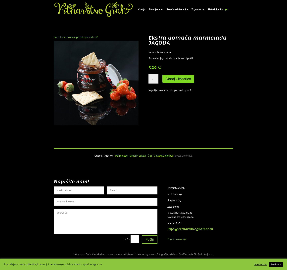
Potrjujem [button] (276, 264)
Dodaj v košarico (178, 79)
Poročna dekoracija (177, 9)
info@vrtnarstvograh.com (190, 229)
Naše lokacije (215, 9)
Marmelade (121, 155)
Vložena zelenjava (164, 155)
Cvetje (141, 9)
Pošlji (149, 239)
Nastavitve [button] (260, 264)
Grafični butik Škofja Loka (193, 254)
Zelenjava (154, 9)
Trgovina (196, 9)
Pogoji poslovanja (177, 239)
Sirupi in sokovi (138, 155)
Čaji (150, 155)
